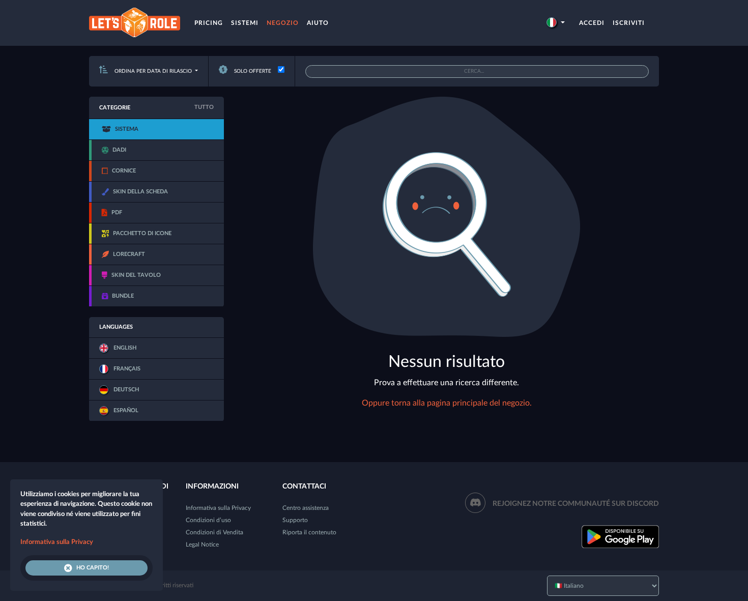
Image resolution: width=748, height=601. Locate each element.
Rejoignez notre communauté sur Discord (576, 503)
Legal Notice (202, 544)
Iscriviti (629, 23)
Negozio (283, 23)
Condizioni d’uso (208, 520)
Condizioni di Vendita (214, 532)
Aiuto (318, 23)
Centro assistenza (305, 508)
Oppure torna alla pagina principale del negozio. (447, 403)
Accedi (592, 23)
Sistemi (244, 23)
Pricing (208, 23)
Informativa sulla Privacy (218, 508)
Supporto (295, 520)
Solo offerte (252, 71)
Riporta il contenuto (309, 532)
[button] (555, 23)
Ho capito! (92, 567)
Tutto (204, 107)
